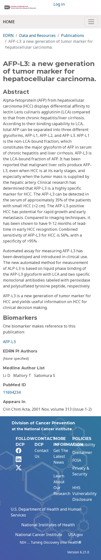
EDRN (8, 35)
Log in (59, 4)
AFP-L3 (9, 341)
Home (9, 21)
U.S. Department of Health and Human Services (46, 512)
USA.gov (75, 534)
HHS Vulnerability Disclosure (84, 493)
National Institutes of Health (48, 524)
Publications (72, 35)
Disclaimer (82, 452)
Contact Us (42, 453)
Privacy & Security (80, 471)
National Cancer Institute (38, 534)
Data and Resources (37, 35)
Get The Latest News (60, 456)
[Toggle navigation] (91, 22)
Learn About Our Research (61, 484)
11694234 (12, 392)
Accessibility (83, 444)
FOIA (76, 460)
